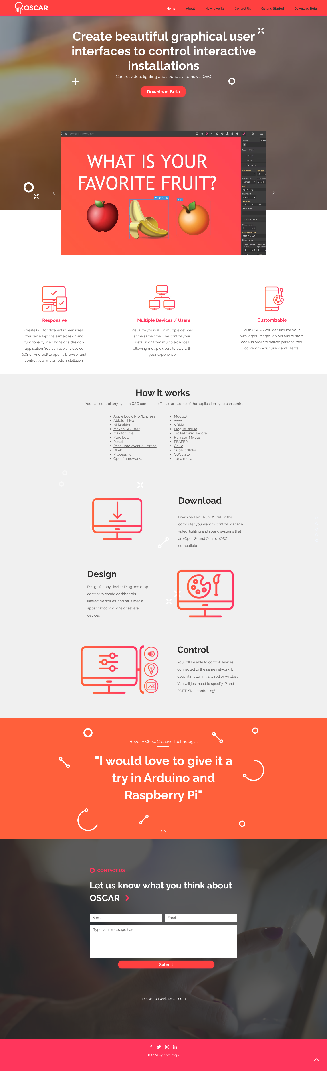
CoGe (178, 446)
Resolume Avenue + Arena (135, 446)
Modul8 (180, 416)
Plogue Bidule (185, 429)
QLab (117, 450)
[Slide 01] (161, 830)
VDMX (179, 425)
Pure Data (121, 437)
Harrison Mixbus (187, 437)
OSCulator (182, 454)
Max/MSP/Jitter (126, 429)
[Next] (268, 193)
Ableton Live (123, 420)
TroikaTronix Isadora (190, 433)
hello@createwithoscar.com (163, 998)
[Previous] (59, 193)
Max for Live (123, 433)
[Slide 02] (165, 831)
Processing (122, 454)
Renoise (119, 442)
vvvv (178, 420)
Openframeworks (127, 458)
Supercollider (185, 450)
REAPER (181, 442)
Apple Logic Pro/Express (134, 416)
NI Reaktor (122, 425)
